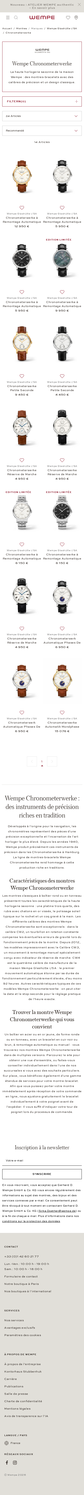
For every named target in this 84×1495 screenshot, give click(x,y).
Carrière (10, 1379)
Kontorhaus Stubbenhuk (23, 1371)
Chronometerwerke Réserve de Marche (22, 472)
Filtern (16, 101)
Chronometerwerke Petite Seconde (22, 388)
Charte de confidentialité (23, 1401)
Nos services (14, 1320)
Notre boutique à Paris (21, 1284)
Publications (13, 1386)
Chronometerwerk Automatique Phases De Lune (62, 641)
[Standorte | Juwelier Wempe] (76, 17)
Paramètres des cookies (22, 1335)
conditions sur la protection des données (31, 1221)
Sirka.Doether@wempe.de (57, 1210)
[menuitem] (8, 17)
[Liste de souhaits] (68, 17)
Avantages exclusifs (19, 1328)
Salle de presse (16, 1394)
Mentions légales (17, 1408)
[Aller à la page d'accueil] (42, 17)
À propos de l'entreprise (22, 1364)
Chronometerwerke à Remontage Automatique (22, 220)
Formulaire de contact (21, 1276)
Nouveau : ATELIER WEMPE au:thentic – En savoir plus (42, 6)
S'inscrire (42, 1174)
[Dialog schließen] (80, 4)
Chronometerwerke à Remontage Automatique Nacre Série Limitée (62, 304)
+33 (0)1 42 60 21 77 (21, 1256)
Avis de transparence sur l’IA (26, 1416)
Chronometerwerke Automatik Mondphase (62, 725)
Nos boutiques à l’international (28, 1291)
